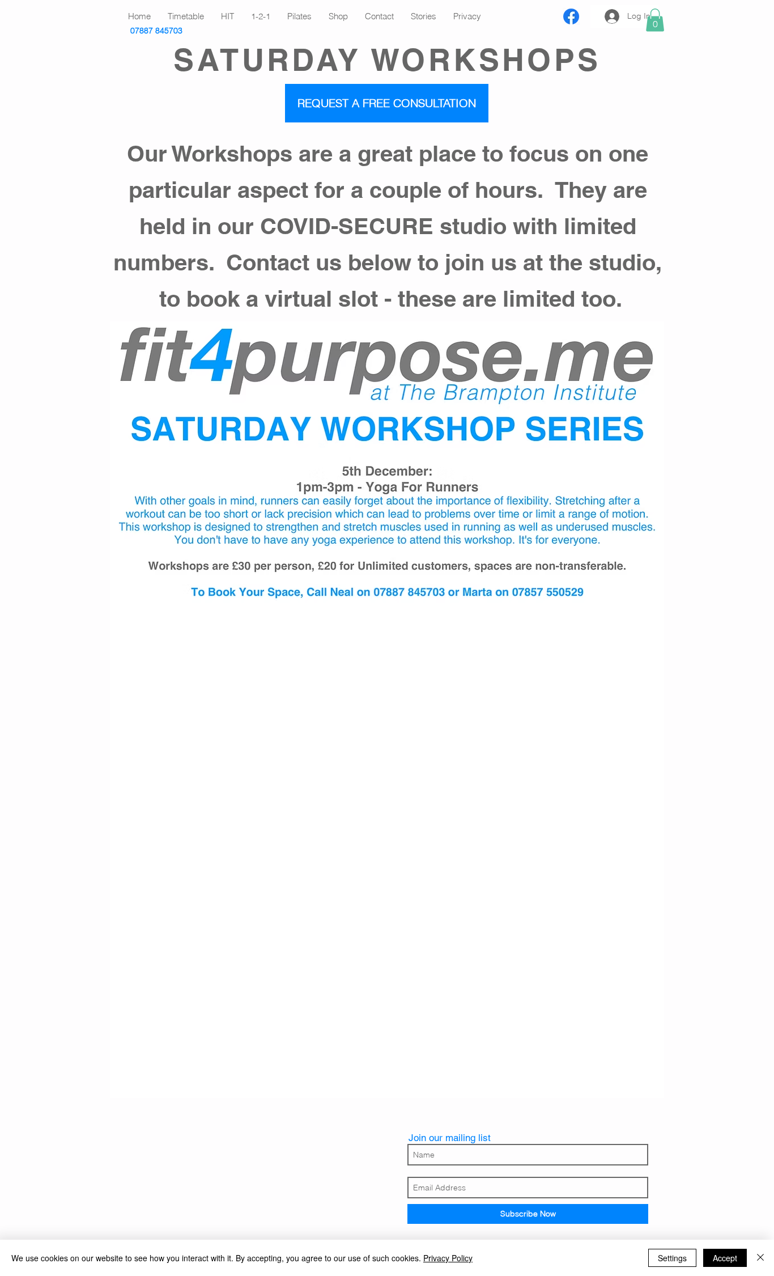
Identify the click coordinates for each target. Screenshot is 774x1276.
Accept (725, 1258)
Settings (672, 1258)
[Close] (760, 1258)
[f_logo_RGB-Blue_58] (571, 16)
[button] (655, 20)
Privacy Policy (448, 1258)
